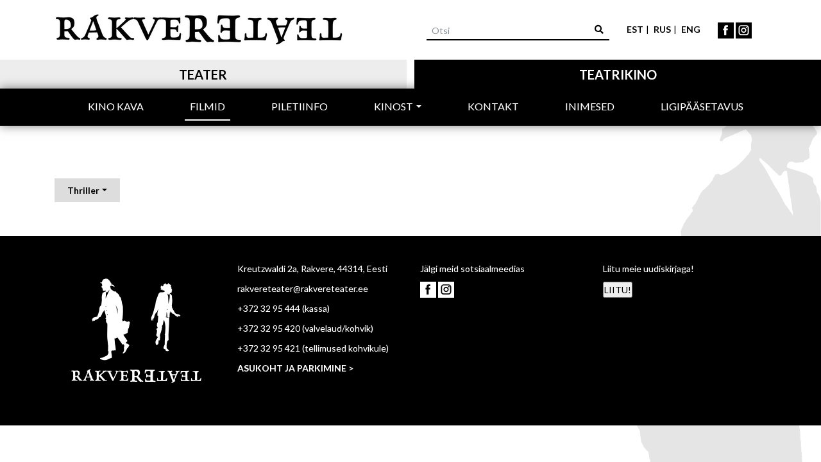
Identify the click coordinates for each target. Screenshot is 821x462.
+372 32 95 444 (268, 308)
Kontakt (493, 106)
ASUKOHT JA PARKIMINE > (295, 368)
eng (690, 29)
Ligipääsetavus (702, 106)
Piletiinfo (299, 106)
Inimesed (589, 106)
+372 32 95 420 (268, 328)
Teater (203, 74)
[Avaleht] (199, 27)
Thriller (83, 190)
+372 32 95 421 (268, 348)
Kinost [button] (393, 106)
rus (662, 29)
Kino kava (116, 106)
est (635, 29)
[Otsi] (599, 29)
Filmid (207, 106)
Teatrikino (618, 74)
